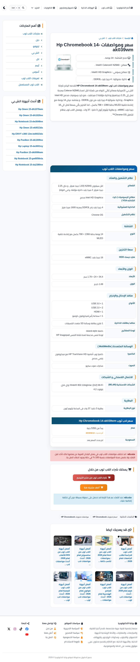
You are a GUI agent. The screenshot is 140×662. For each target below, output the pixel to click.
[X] (9, 629)
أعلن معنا (48, 633)
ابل (37, 59)
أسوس (35, 72)
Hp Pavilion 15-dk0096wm (29, 152)
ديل (37, 40)
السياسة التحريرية (72, 628)
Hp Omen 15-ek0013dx (31, 127)
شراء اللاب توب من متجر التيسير (92, 478)
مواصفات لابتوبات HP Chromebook (75, 516)
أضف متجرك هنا (92, 487)
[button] (35, 8)
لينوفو (36, 46)
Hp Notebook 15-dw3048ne (29, 121)
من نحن (49, 628)
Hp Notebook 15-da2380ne (29, 164)
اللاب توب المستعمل (29, 84)
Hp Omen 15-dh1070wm (30, 109)
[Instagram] (15, 629)
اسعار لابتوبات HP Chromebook (105, 516)
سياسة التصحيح (72, 633)
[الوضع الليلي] (4, 8)
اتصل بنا (49, 637)
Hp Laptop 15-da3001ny (30, 146)
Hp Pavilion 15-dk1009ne (30, 140)
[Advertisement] (94, 26)
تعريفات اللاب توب (30, 78)
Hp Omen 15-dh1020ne (31, 115)
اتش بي (102, 38)
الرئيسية (128, 38)
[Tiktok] (21, 629)
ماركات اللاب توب (114, 38)
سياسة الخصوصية (71, 637)
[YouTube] (27, 634)
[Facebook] (27, 629)
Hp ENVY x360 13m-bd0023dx (27, 133)
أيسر (37, 65)
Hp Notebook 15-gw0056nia (28, 158)
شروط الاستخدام (72, 642)
